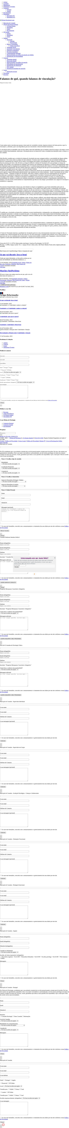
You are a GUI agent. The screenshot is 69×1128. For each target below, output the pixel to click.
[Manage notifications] (3, 1124)
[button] (34, 558)
